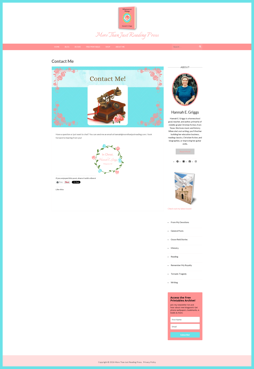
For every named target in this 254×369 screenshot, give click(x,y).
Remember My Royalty (181, 265)
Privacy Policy (149, 362)
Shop (108, 47)
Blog (67, 47)
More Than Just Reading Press (127, 35)
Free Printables (93, 47)
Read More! (185, 151)
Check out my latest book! (180, 208)
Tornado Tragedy (179, 273)
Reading (174, 256)
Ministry (175, 248)
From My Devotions (180, 222)
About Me (120, 47)
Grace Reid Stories (179, 239)
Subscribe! (185, 335)
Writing (174, 282)
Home (56, 47)
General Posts (177, 231)
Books (78, 47)
